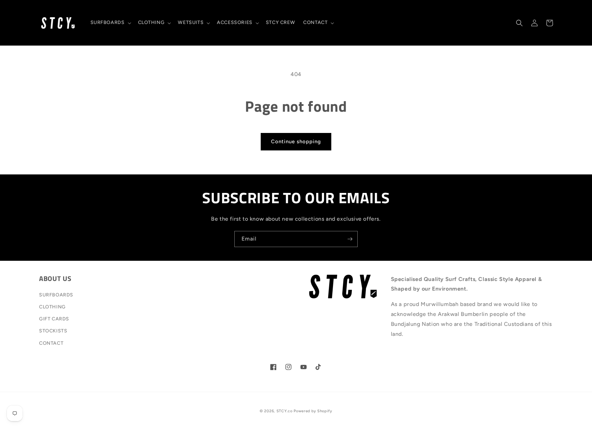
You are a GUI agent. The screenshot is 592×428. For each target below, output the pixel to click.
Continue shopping (296, 141)
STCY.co (284, 411)
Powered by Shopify (313, 411)
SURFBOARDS (56, 295)
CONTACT (51, 343)
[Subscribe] (349, 239)
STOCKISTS (53, 331)
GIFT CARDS (54, 319)
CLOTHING (52, 307)
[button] (110, 22)
